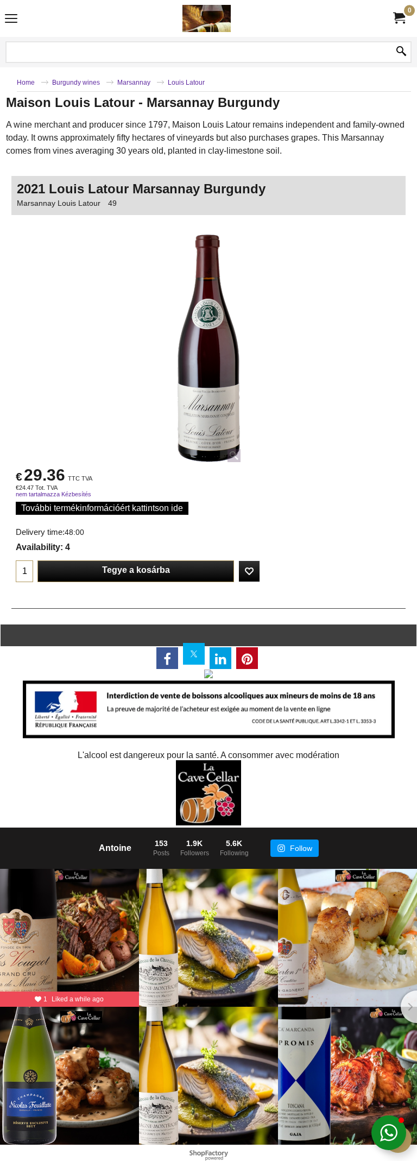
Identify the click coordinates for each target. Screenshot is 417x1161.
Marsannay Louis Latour (58, 203)
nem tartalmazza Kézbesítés (53, 494)
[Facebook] (167, 658)
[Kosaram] (398, 18)
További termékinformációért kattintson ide (102, 508)
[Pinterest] (247, 658)
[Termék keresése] (401, 52)
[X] (194, 654)
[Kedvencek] (249, 571)
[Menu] (11, 19)
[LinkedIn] (220, 658)
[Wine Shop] (206, 18)
